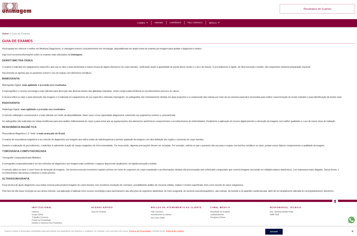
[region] (178, 231)
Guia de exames (98, 212)
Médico (213, 23)
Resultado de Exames (220, 212)
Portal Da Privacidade (41, 220)
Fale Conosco (157, 212)
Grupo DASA (37, 214)
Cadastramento (217, 214)
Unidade (159, 22)
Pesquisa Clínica (217, 217)
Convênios (175, 22)
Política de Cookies (175, 231)
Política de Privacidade (140, 231)
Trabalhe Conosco (40, 217)
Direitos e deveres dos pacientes (47, 223)
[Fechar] (352, 231)
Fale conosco (195, 22)
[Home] (16, 8)
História (35, 212)
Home (5, 33)
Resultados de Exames (317, 8)
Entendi (274, 232)
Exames (141, 23)
